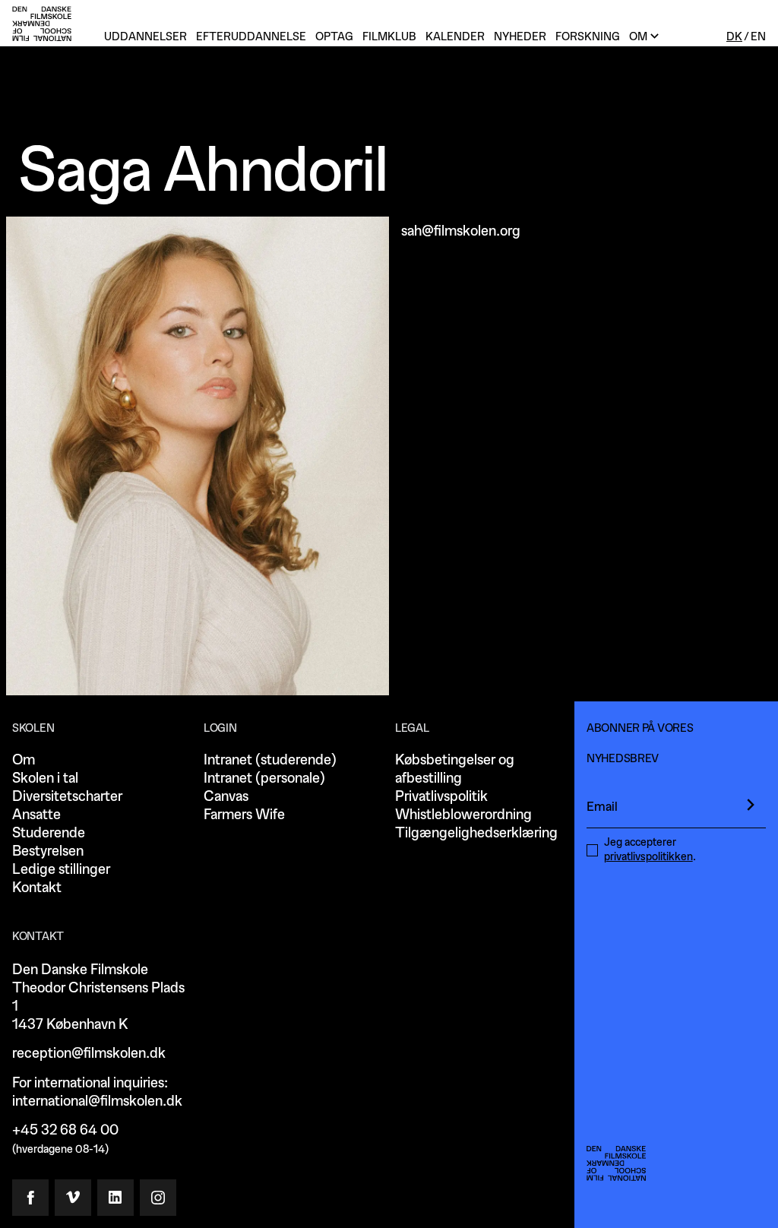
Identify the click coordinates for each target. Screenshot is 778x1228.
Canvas (226, 796)
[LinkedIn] (115, 1197)
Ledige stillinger (61, 869)
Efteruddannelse (251, 37)
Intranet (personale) (264, 778)
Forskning (587, 37)
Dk (734, 37)
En (758, 37)
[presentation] (750, 805)
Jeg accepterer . (650, 849)
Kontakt (37, 888)
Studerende (48, 833)
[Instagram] (158, 1197)
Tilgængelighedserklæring (476, 833)
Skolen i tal (45, 778)
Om (23, 760)
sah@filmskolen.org (460, 231)
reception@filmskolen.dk (89, 1053)
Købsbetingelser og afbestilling (454, 769)
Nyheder (520, 37)
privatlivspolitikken (648, 857)
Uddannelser (145, 37)
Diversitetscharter (67, 796)
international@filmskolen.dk (97, 1101)
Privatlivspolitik (441, 796)
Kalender (455, 37)
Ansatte (36, 815)
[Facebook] (30, 1197)
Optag (334, 37)
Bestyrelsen (48, 851)
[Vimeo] (73, 1197)
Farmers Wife (244, 815)
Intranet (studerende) (270, 760)
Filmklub (389, 37)
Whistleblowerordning (463, 815)
